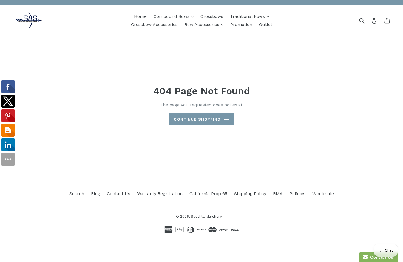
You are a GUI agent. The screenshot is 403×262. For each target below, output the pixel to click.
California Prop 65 (208, 193)
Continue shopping (197, 119)
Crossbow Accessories (154, 24)
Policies (297, 193)
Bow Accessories (205, 24)
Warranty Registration (160, 193)
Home (140, 16)
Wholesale (323, 193)
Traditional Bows (251, 16)
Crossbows (211, 16)
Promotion (241, 24)
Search (76, 193)
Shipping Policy (250, 193)
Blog (95, 193)
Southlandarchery (206, 216)
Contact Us (118, 193)
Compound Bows (175, 16)
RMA (278, 193)
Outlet (265, 24)
